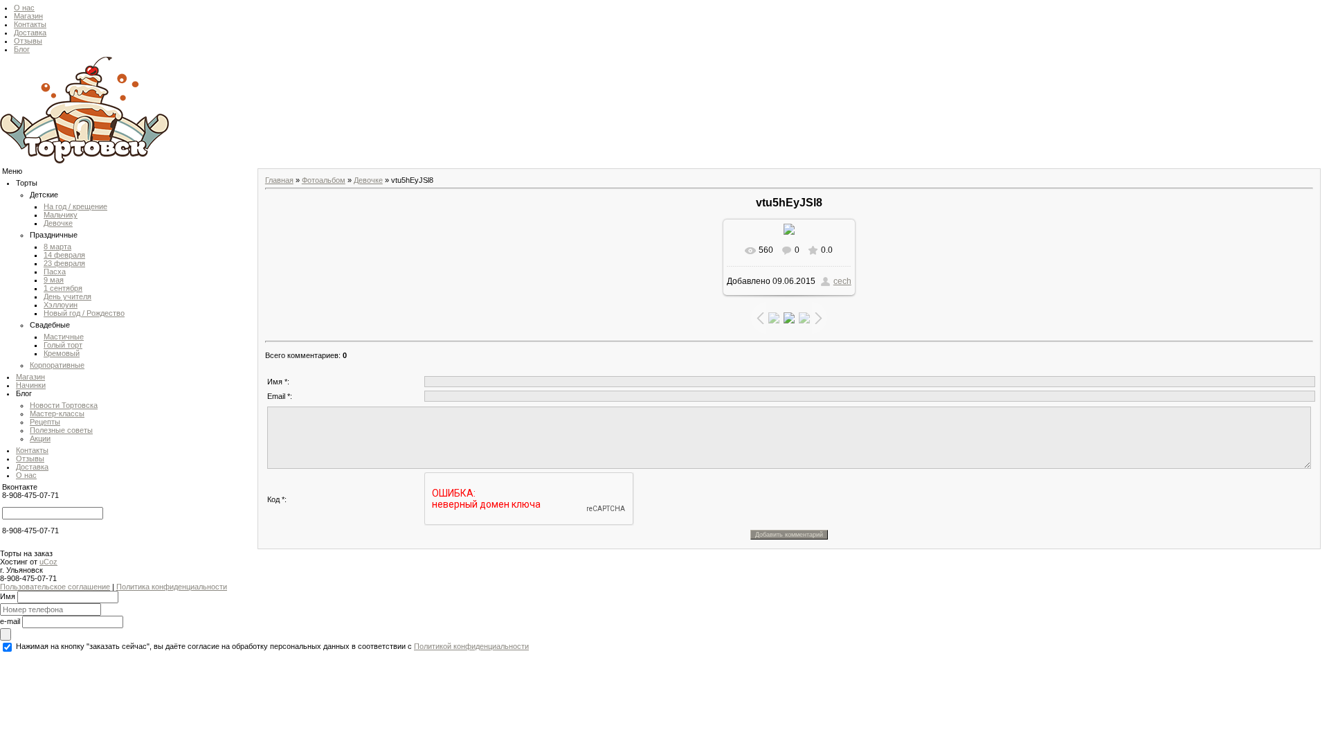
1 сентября (63, 288)
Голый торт (63, 345)
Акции (40, 438)
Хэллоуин (61, 305)
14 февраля (64, 255)
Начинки (31, 385)
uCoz (48, 562)
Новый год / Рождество (84, 313)
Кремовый (62, 353)
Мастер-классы (57, 413)
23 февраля (64, 263)
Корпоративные (57, 365)
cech (842, 281)
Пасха (55, 271)
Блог (22, 49)
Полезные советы (61, 430)
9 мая (54, 280)
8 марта (57, 246)
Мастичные (64, 336)
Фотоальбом (323, 180)
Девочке (58, 223)
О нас (24, 7)
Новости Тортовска (64, 405)
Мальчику (61, 215)
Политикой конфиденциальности (471, 646)
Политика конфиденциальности (171, 586)
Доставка (30, 32)
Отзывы (28, 41)
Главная (279, 180)
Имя (7, 595)
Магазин (28, 16)
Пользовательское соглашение (55, 586)
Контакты (30, 24)
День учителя (67, 296)
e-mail (10, 620)
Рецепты (45, 422)
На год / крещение (75, 206)
